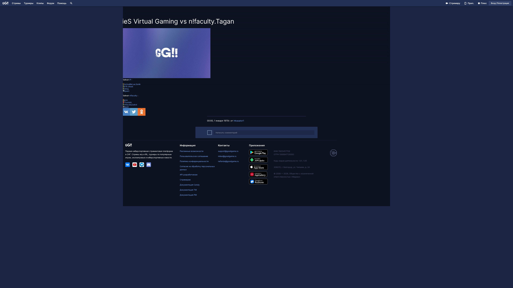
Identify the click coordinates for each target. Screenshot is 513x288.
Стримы (16, 3)
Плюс (484, 3)
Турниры (28, 3)
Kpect (126, 91)
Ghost (130, 86)
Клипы (40, 3)
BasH (126, 107)
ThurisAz (128, 102)
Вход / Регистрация (500, 3)
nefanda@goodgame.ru (228, 161)
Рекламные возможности (191, 151)
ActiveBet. (128, 84)
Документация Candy (190, 185)
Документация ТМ (188, 190)
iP (130, 80)
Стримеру (454, 3)
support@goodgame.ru (228, 151)
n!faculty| (128, 104)
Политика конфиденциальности (194, 161)
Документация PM (188, 195)
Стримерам (185, 180)
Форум (50, 3)
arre (126, 100)
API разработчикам (188, 174)
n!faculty (133, 95)
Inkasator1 (239, 120)
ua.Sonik (137, 84)
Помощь (61, 3)
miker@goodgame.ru (227, 156)
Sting (126, 89)
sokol (134, 104)
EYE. (126, 86)
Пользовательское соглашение (194, 156)
